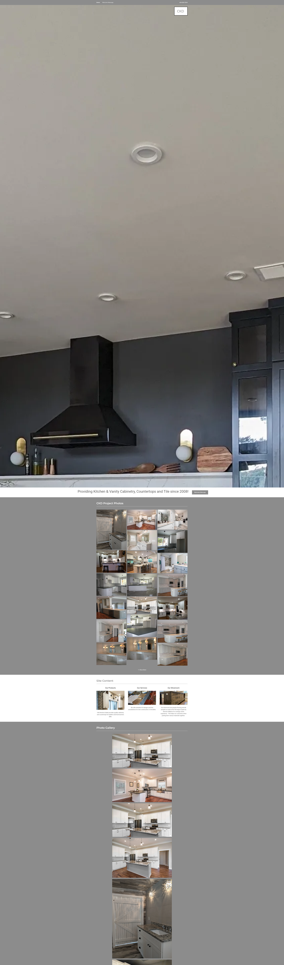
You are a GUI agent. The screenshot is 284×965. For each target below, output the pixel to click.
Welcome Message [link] (107, 2)
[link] (181, 11)
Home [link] (98, 2)
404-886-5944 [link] (183, 2)
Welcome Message (200, 492)
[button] (142, 670)
